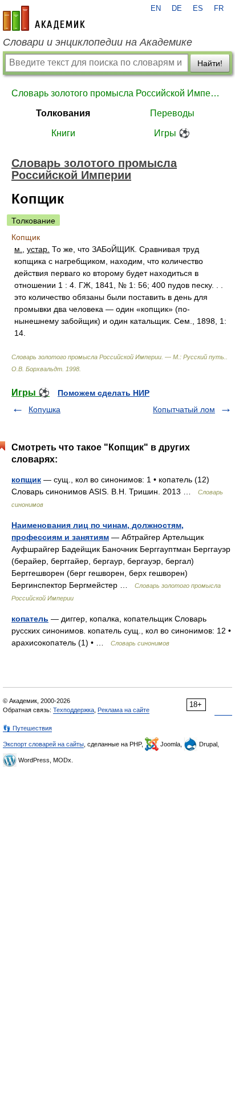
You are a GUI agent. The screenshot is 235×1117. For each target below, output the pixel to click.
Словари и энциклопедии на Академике (97, 42)
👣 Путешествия (27, 728)
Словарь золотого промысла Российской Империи (117, 93)
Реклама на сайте (123, 709)
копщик (26, 479)
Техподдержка (73, 709)
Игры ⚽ (172, 133)
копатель (29, 618)
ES (198, 9)
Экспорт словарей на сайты (43, 744)
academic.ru (44, 18)
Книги (63, 133)
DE (177, 9)
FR (219, 9)
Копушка (44, 409)
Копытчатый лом (184, 409)
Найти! (209, 63)
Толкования (63, 113)
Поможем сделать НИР (103, 392)
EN (156, 9)
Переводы (172, 113)
